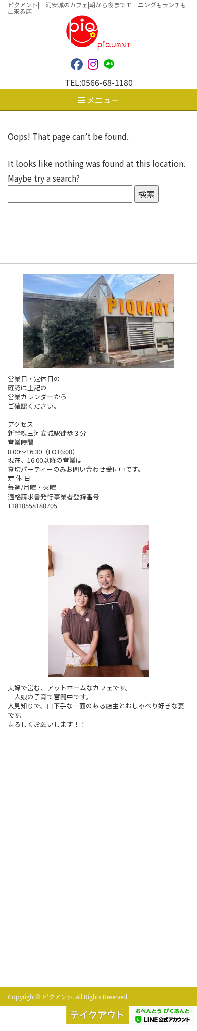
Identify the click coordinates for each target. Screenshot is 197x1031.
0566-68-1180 (107, 82)
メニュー (102, 100)
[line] (111, 63)
